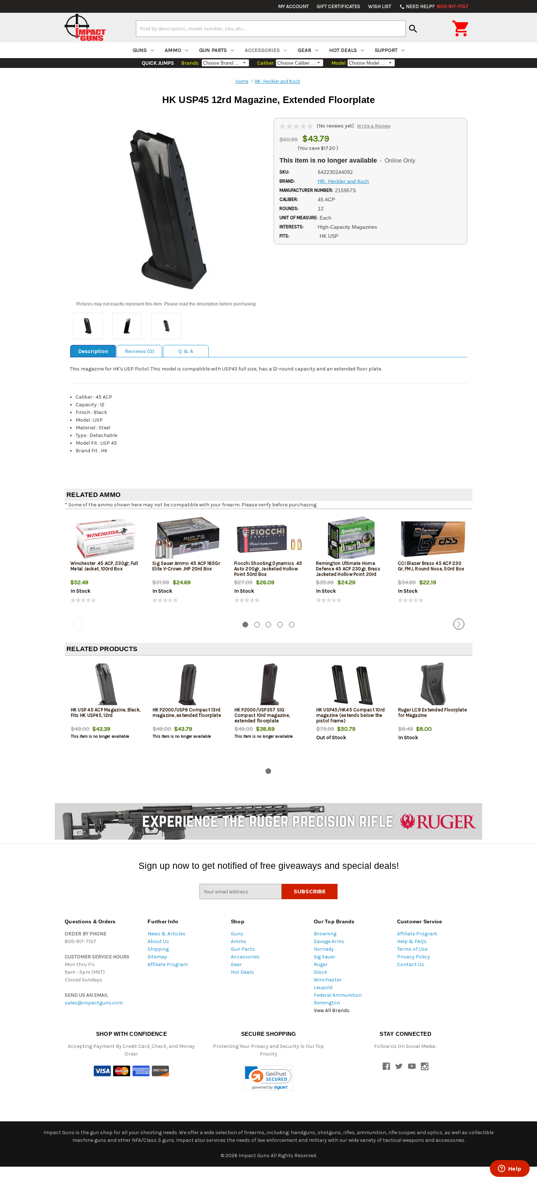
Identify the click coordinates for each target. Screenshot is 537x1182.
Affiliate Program (168, 964)
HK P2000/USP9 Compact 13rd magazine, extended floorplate (187, 712)
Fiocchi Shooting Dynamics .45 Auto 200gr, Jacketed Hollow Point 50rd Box (268, 568)
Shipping (158, 949)
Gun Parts (213, 50)
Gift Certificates (338, 6)
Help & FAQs (412, 941)
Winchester (328, 980)
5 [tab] (291, 624)
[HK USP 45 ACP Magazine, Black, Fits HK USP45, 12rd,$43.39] (105, 685)
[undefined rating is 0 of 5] (296, 126)
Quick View (106, 538)
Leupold (323, 987)
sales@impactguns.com (94, 1003)
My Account (293, 6)
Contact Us (410, 964)
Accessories (262, 50)
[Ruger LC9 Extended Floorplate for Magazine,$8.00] (433, 685)
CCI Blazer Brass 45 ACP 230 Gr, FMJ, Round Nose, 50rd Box (431, 565)
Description (93, 351)
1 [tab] (245, 624)
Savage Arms (329, 941)
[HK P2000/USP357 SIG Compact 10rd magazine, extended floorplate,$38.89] (269, 685)
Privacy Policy (413, 957)
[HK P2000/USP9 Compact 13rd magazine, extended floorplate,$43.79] (187, 685)
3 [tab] (268, 624)
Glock (320, 972)
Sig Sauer (324, 957)
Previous (78, 624)
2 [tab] (257, 624)
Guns (140, 50)
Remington (327, 1003)
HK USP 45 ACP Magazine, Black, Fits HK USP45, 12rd (106, 712)
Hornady (324, 949)
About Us (158, 941)
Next (458, 624)
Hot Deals (343, 50)
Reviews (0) (139, 351)
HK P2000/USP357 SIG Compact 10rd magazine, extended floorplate (262, 715)
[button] (268, 1078)
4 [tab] (280, 624)
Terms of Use (412, 949)
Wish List (379, 6)
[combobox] (271, 28)
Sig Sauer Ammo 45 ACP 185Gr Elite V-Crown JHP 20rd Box (186, 565)
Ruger (321, 964)
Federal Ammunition (338, 995)
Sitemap (157, 957)
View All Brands (332, 1010)
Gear (304, 50)
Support (386, 50)
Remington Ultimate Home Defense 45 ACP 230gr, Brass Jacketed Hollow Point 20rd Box (348, 571)
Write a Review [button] (374, 126)
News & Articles (167, 934)
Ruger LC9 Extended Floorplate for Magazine (432, 712)
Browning (325, 934)
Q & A (185, 351)
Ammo (173, 50)
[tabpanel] (105, 565)
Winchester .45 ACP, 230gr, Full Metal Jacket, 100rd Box (104, 565)
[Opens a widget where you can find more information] (510, 1169)
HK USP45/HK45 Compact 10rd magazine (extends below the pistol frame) (350, 715)
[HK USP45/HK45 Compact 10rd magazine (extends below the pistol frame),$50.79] (351, 685)
